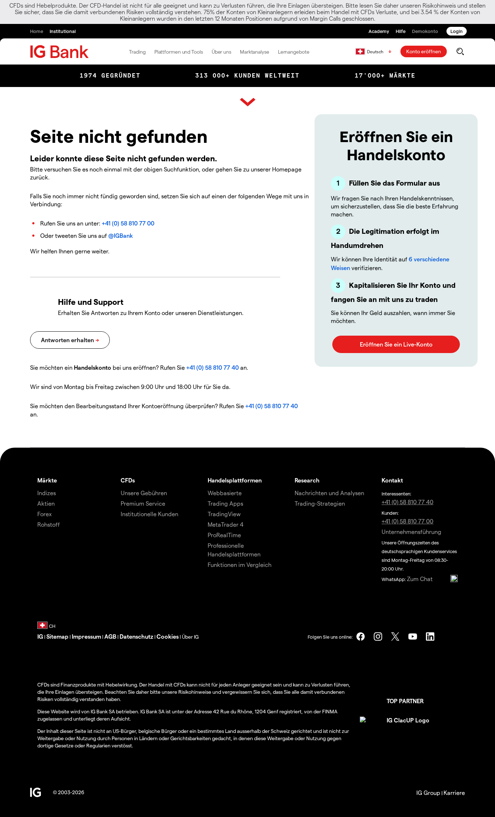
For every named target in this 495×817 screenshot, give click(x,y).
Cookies (168, 636)
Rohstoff (48, 524)
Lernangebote (293, 52)
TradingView (224, 513)
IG (40, 636)
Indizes (46, 492)
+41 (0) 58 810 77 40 (212, 367)
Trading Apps (225, 503)
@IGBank (120, 235)
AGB (110, 636)
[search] (460, 51)
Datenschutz (136, 636)
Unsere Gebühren (144, 492)
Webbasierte (225, 492)
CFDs (128, 480)
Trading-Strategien (320, 503)
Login (456, 31)
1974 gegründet (110, 75)
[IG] (59, 51)
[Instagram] (378, 636)
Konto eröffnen (423, 51)
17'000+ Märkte (385, 75)
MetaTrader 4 (226, 524)
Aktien (46, 503)
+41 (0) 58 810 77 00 (128, 223)
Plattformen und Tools (178, 52)
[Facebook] (360, 636)
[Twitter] (395, 636)
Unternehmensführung (411, 531)
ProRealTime (224, 534)
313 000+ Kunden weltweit (247, 75)
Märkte (47, 480)
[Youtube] (412, 636)
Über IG (190, 637)
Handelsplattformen (235, 480)
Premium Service (143, 503)
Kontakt (392, 480)
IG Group (428, 792)
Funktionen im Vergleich (239, 564)
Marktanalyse (254, 52)
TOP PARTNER (405, 700)
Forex (44, 513)
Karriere (454, 792)
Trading (137, 52)
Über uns (221, 52)
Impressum (86, 636)
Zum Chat (420, 578)
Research (307, 480)
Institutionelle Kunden (149, 513)
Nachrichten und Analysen (329, 492)
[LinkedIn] (430, 636)
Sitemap (57, 636)
